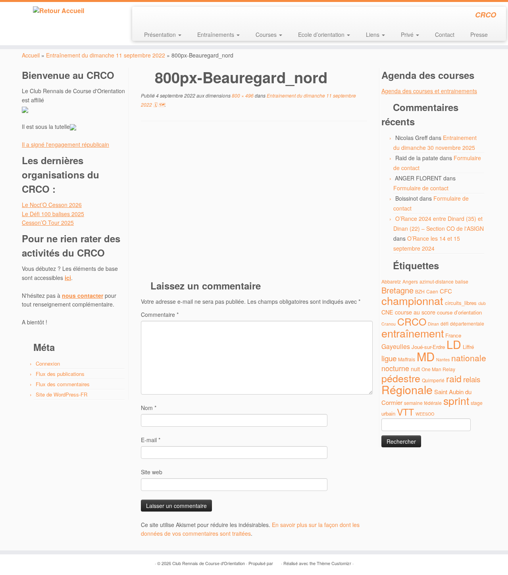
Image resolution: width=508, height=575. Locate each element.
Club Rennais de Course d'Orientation (208, 563)
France (453, 335)
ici (68, 278)
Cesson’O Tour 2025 (48, 222)
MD (426, 356)
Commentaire (160, 314)
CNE (387, 312)
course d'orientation (459, 312)
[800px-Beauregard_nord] (254, 203)
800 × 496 (242, 95)
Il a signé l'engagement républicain (65, 144)
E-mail (150, 440)
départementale (467, 323)
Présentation (160, 34)
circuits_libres (461, 303)
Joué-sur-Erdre (428, 347)
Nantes (443, 359)
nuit (415, 368)
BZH (420, 291)
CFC (446, 291)
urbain (388, 413)
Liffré (468, 347)
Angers (410, 281)
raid (454, 378)
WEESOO (425, 414)
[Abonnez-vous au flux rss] (143, 16)
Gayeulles (395, 346)
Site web (151, 472)
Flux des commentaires (63, 384)
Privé (408, 34)
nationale (468, 358)
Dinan (433, 324)
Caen (432, 291)
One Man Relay (438, 369)
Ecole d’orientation (322, 34)
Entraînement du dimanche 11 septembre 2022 (105, 55)
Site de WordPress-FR (61, 394)
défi (444, 323)
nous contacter (82, 295)
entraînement (412, 333)
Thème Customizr (334, 563)
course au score (415, 312)
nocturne (395, 368)
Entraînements (216, 34)
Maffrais (406, 359)
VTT (405, 411)
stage (477, 402)
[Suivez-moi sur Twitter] (154, 16)
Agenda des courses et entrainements (429, 91)
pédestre (400, 378)
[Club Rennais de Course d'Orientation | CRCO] (58, 10)
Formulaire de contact (420, 188)
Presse (479, 34)
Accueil (31, 55)
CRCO (411, 321)
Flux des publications (60, 374)
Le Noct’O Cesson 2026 (52, 205)
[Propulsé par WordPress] (277, 561)
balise (461, 281)
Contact (444, 34)
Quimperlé (433, 380)
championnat (412, 300)
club (482, 303)
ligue (388, 358)
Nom (148, 408)
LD (453, 344)
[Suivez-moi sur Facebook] (165, 16)
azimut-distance (436, 281)
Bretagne (397, 290)
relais (471, 379)
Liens (373, 34)
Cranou (388, 324)
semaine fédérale (423, 402)
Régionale (407, 389)
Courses (267, 34)
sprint (456, 400)
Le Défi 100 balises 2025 (53, 214)
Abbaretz (391, 281)
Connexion (48, 363)
